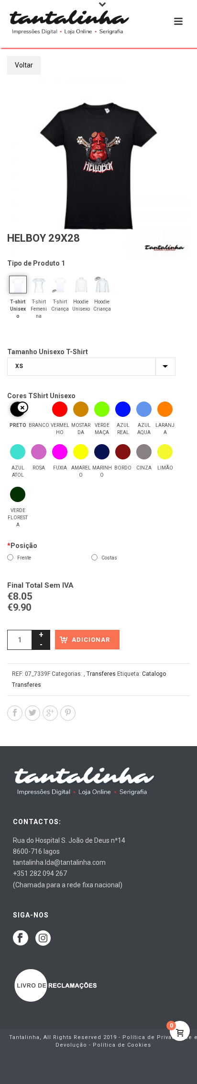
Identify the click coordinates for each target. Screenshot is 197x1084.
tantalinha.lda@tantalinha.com (59, 862)
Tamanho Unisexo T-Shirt (47, 352)
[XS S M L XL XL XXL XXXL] (91, 367)
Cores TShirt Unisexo (41, 396)
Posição (22, 545)
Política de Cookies (122, 1045)
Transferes (101, 674)
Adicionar (91, 639)
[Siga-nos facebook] (20, 938)
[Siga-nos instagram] (43, 938)
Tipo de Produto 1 (36, 263)
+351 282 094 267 (40, 873)
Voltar (24, 65)
